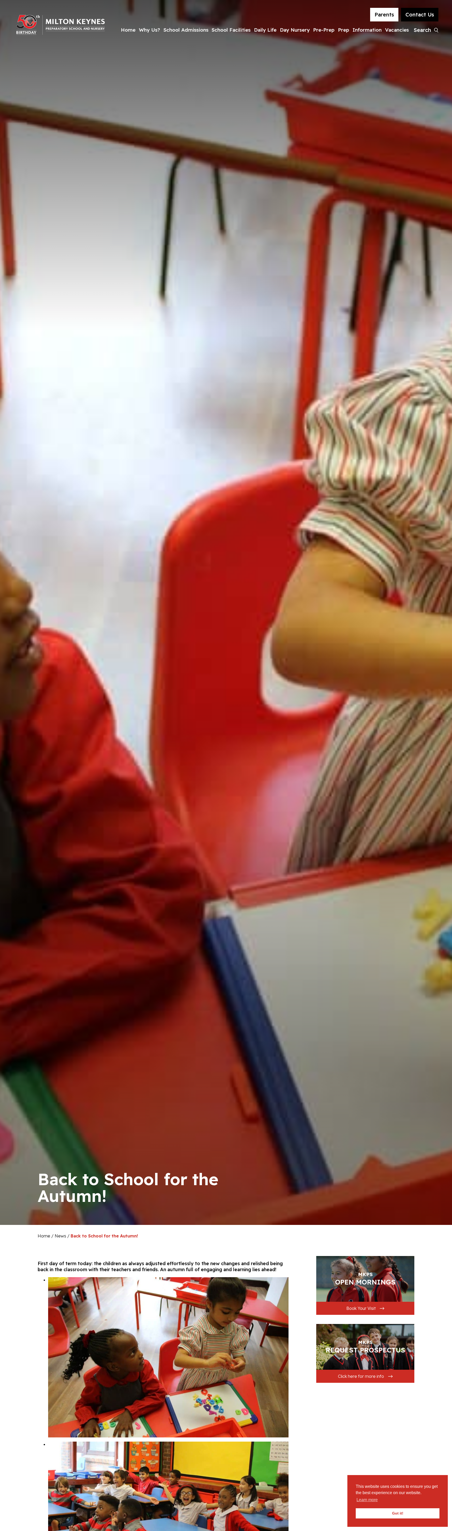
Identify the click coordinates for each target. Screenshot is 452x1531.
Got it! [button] (397, 1513)
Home (128, 30)
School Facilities (231, 30)
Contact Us (419, 14)
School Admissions (185, 30)
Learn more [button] (367, 1500)
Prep (343, 30)
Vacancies (397, 30)
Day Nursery (295, 30)
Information (367, 30)
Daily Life (265, 30)
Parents (384, 14)
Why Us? (149, 30)
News (60, 1235)
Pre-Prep (324, 30)
